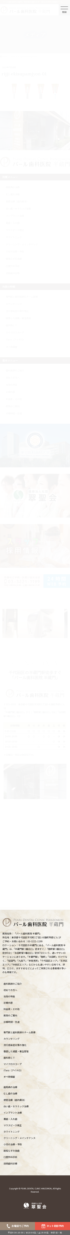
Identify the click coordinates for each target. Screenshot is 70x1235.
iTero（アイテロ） (13, 1070)
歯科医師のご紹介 (13, 983)
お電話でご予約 (20, 1226)
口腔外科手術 (10, 1157)
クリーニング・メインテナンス (19, 1138)
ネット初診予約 (55, 1226)
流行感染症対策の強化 (15, 1045)
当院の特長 (9, 996)
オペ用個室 (9, 1076)
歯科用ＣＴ (9, 1057)
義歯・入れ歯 (10, 1119)
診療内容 (8, 1002)
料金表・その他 (12, 1009)
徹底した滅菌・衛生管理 (16, 1051)
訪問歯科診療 (10, 1163)
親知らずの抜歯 (12, 1150)
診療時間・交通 (12, 1022)
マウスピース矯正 (13, 1125)
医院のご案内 (10, 1015)
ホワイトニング (12, 1131)
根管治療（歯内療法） (15, 1100)
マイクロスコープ (13, 1064)
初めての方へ (10, 990)
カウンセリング (12, 1038)
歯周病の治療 (10, 1087)
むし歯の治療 (10, 1093)
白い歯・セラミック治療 (16, 1106)
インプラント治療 (13, 1112)
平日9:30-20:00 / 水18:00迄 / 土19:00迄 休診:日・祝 (35, 1232)
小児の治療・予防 (13, 1144)
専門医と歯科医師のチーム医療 (19, 1032)
